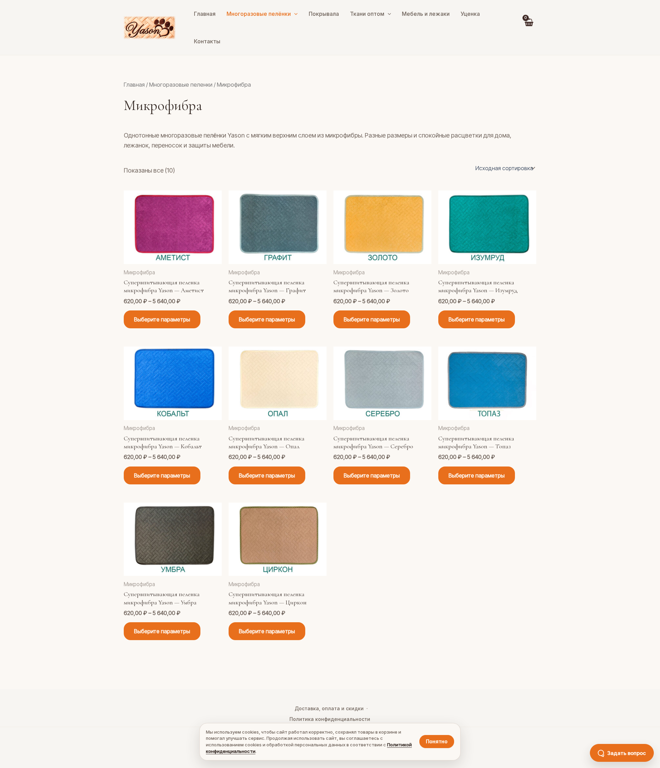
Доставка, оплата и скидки (329, 708)
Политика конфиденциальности (329, 719)
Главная (205, 13)
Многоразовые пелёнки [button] (259, 13)
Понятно (437, 741)
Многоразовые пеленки (180, 84)
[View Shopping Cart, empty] (528, 27)
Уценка (470, 13)
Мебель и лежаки (426, 13)
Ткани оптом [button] (367, 13)
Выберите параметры (162, 319)
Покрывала (324, 13)
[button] (294, 14)
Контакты (207, 41)
